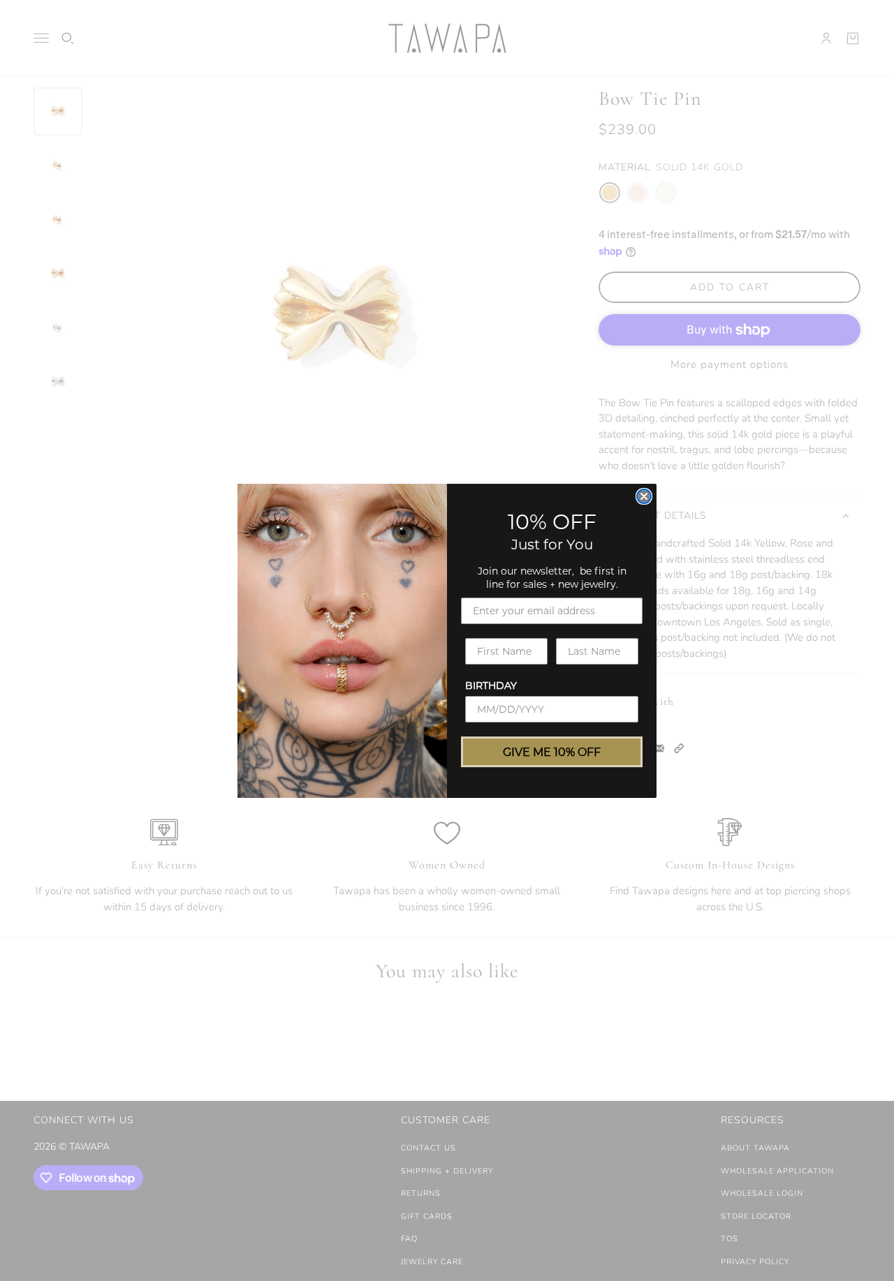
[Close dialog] (644, 496)
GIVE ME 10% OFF (552, 751)
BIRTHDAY (491, 685)
